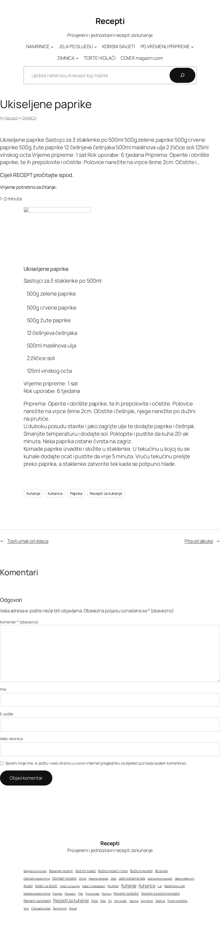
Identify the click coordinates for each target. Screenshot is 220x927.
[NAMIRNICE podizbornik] (52, 46)
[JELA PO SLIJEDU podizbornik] (95, 46)
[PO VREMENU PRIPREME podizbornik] (192, 46)
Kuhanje (33, 493)
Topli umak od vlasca (27, 541)
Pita (80, 894)
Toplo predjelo (177, 901)
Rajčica (106, 894)
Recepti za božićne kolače (160, 893)
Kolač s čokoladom (93, 886)
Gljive (82, 878)
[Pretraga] (182, 75)
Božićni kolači (85, 871)
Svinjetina (147, 901)
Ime (3, 689)
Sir (110, 900)
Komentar (19, 621)
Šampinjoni (60, 908)
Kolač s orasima (70, 886)
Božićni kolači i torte (113, 871)
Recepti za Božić (126, 893)
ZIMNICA (29, 117)
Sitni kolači (120, 901)
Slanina (133, 901)
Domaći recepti (64, 878)
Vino (26, 908)
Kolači (28, 885)
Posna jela (92, 894)
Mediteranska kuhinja (37, 894)
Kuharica (55, 493)
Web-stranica (11, 738)
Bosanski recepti (61, 871)
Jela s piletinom (184, 878)
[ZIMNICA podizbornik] (77, 58)
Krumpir (113, 886)
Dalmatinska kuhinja (37, 878)
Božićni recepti (141, 871)
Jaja (113, 878)
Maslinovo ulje (174, 886)
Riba (94, 901)
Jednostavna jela (132, 878)
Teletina (160, 901)
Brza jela (161, 871)
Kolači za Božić (46, 886)
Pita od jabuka (199, 541)
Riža (103, 901)
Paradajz (70, 894)
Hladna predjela (98, 878)
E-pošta (6, 713)
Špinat (73, 908)
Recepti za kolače (37, 900)
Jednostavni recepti (160, 878)
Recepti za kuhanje (106, 493)
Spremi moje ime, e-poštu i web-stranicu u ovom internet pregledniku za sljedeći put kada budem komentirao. (95, 763)
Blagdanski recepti (35, 871)
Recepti (110, 20)
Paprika (76, 493)
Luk (159, 886)
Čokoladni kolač (41, 908)
